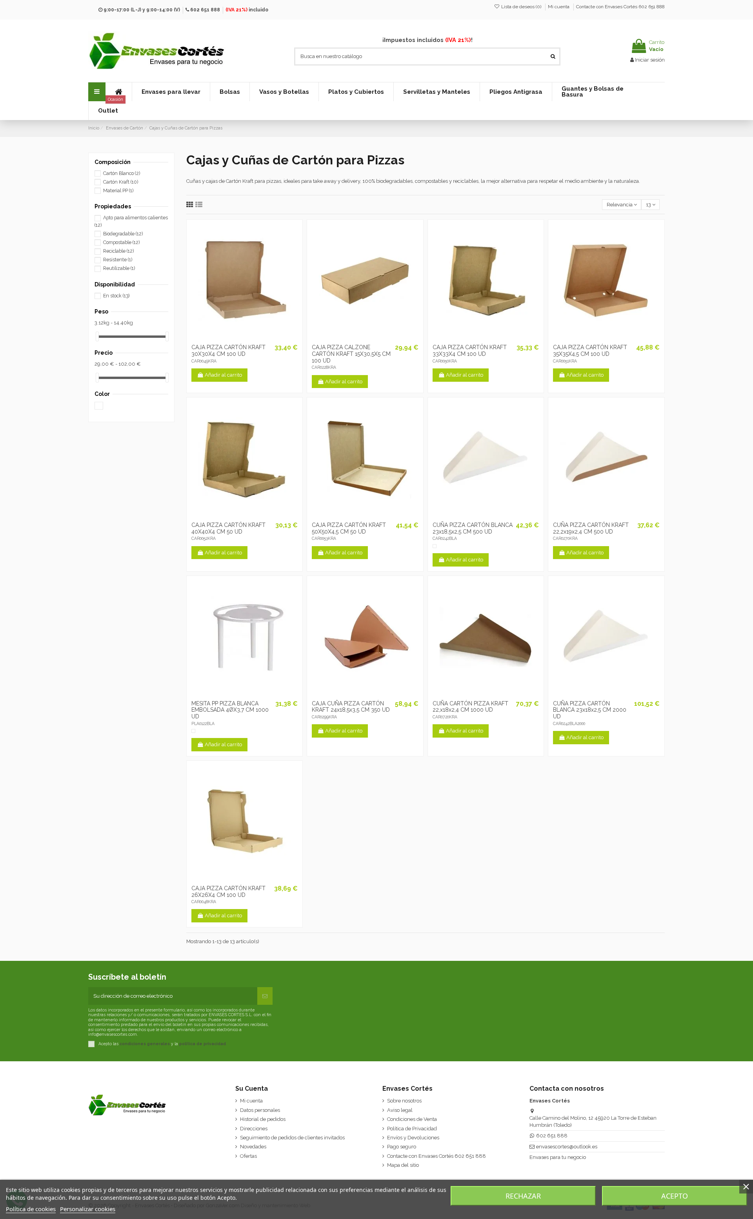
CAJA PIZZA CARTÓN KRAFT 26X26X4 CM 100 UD (228, 891)
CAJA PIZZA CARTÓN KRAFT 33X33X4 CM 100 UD (470, 350)
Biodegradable (123, 234)
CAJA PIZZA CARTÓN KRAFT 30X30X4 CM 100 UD (228, 350)
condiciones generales (145, 1043)
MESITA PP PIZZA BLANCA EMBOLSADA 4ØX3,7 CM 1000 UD (230, 710)
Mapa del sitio (403, 1165)
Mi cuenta (559, 6)
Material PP (118, 190)
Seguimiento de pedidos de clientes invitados (292, 1138)
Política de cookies (31, 1209)
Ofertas (248, 1156)
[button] (171, 91)
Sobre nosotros (404, 1101)
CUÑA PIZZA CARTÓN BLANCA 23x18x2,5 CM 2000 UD (589, 710)
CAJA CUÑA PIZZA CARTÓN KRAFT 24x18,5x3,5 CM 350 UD (351, 706)
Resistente (117, 259)
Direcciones (253, 1129)
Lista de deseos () (521, 6)
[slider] (97, 336)
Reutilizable (119, 268)
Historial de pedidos (263, 1119)
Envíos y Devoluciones (413, 1138)
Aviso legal (400, 1110)
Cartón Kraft (120, 182)
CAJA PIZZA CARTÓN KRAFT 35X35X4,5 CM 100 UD (590, 350)
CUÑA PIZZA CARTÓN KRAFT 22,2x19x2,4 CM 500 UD (591, 528)
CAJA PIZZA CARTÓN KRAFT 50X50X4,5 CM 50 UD (349, 528)
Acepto (674, 1196)
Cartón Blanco (121, 173)
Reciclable (118, 251)
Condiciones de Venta (412, 1119)
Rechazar (523, 1196)
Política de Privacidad (412, 1129)
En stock (116, 296)
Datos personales (260, 1110)
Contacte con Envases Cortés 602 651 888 (620, 6)
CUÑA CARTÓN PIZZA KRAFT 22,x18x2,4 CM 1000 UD (470, 706)
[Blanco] (435, 546)
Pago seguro (401, 1147)
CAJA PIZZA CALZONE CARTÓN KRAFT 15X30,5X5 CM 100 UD (351, 354)
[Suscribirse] (265, 996)
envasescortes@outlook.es (566, 1147)
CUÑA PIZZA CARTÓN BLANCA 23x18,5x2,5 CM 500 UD (473, 528)
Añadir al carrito (223, 375)
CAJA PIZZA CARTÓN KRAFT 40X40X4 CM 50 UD (228, 528)
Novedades (253, 1147)
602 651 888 (205, 10)
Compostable (121, 242)
